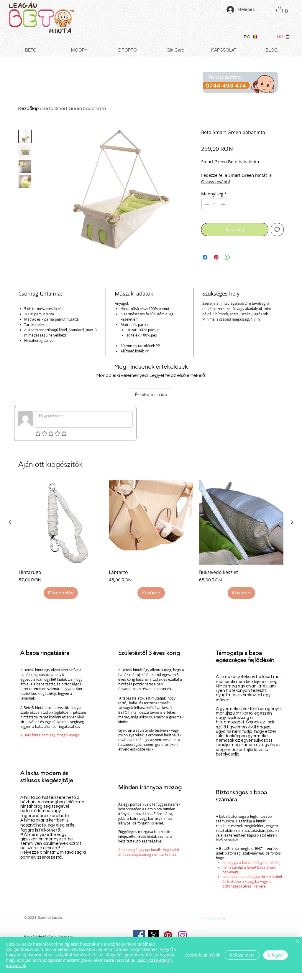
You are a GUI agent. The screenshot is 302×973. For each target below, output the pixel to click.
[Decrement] (206, 204)
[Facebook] (139, 935)
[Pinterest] (168, 935)
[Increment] (224, 204)
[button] (284, 9)
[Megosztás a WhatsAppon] (227, 257)
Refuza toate (242, 955)
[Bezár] (297, 942)
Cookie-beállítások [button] (202, 955)
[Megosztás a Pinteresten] (216, 257)
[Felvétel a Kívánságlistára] (277, 229)
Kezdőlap (28, 108)
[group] (151, 539)
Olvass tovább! (215, 181)
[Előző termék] (10, 522)
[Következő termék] (292, 522)
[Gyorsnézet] (61, 522)
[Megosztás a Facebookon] (205, 257)
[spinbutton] (215, 204)
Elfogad (275, 955)
